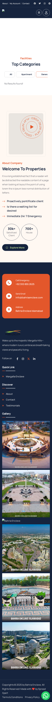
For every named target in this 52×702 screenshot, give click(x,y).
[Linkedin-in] (34, 358)
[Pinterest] (50, 3)
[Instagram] (45, 3)
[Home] (5, 12)
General (45, 74)
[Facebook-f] (17, 358)
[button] (45, 695)
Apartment (26, 74)
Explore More (17, 247)
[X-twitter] (28, 358)
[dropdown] (39, 12)
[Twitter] (40, 3)
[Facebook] (35, 3)
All (11, 74)
